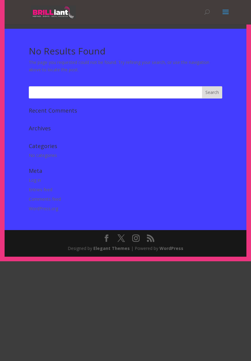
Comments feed (45, 199)
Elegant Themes (111, 248)
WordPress (171, 248)
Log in (35, 180)
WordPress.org (43, 208)
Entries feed (40, 189)
